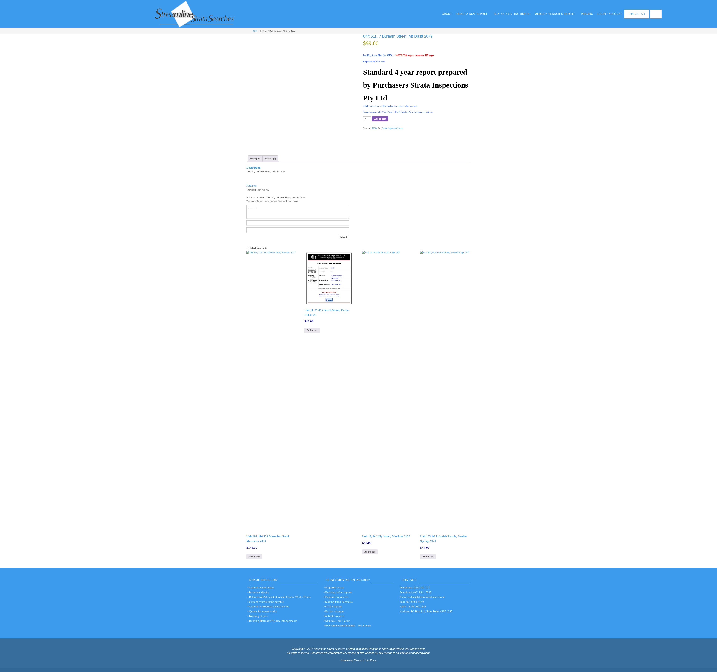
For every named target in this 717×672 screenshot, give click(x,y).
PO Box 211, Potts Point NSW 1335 (431, 611)
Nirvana (358, 660)
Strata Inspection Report (392, 128)
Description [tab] (255, 158)
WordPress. (371, 660)
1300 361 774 (421, 587)
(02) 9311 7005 (422, 592)
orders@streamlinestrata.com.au (426, 596)
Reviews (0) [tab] (270, 158)
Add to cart (380, 119)
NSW (255, 31)
